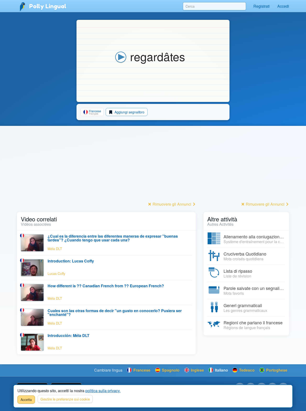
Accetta (26, 399)
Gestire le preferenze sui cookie (65, 398)
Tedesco (246, 370)
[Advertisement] (106, 166)
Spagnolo (170, 370)
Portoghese (276, 370)
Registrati (261, 6)
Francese (141, 370)
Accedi (283, 6)
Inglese (197, 370)
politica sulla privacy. (102, 390)
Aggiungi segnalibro (129, 112)
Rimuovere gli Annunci (172, 204)
